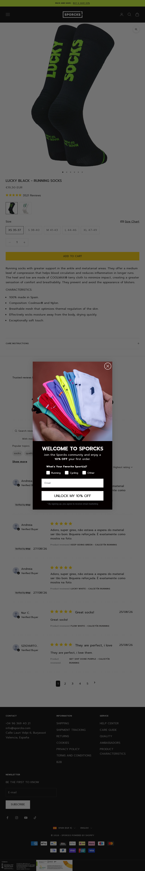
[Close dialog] (108, 366)
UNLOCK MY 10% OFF (72, 495)
